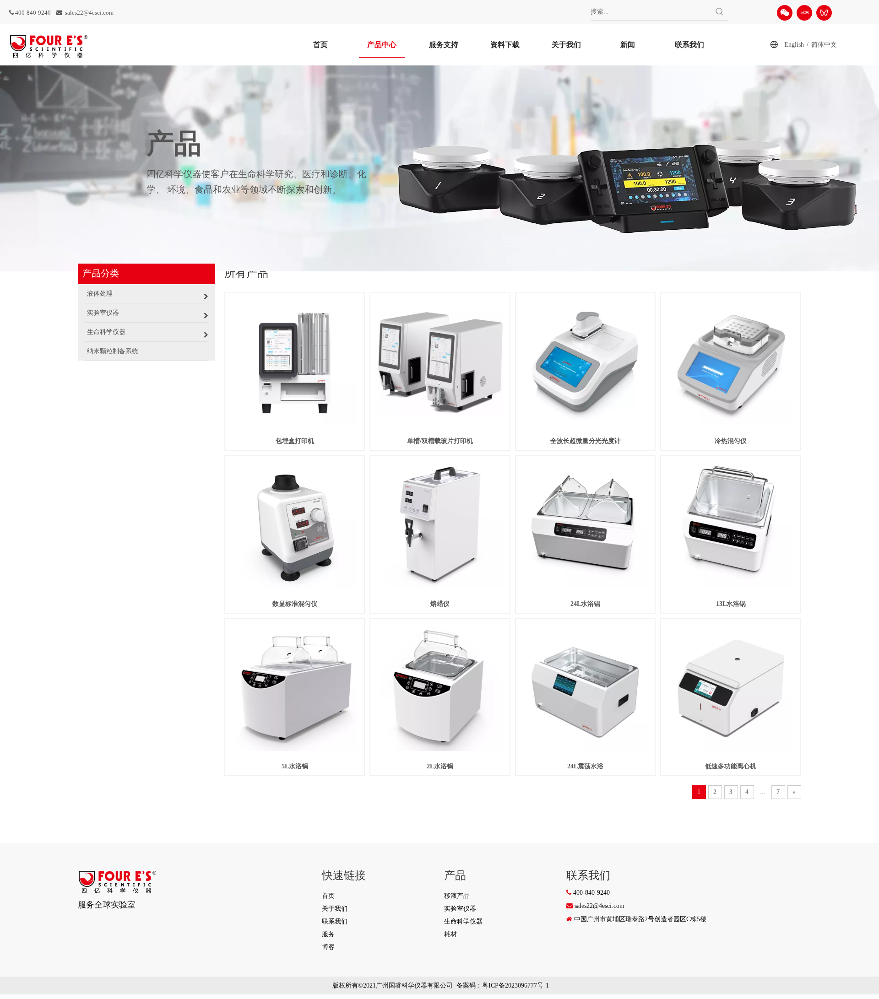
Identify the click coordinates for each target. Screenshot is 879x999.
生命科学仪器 (463, 921)
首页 (328, 895)
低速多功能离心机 (730, 766)
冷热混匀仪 (731, 440)
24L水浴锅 (585, 603)
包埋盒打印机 (295, 440)
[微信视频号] (824, 13)
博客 (328, 947)
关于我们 (334, 908)
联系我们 (334, 921)
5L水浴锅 (295, 766)
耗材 (450, 934)
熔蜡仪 (440, 603)
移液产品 (457, 895)
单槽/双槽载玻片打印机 (440, 440)
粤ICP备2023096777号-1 (515, 985)
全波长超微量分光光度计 (585, 440)
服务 (328, 934)
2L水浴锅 (440, 766)
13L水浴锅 (731, 603)
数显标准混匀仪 (294, 603)
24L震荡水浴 (585, 766)
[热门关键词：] (719, 12)
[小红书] (804, 13)
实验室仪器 (460, 908)
